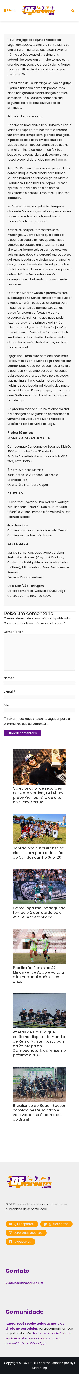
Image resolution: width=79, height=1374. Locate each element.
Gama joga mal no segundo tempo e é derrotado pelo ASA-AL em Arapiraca (39, 912)
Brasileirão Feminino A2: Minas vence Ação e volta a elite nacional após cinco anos (38, 974)
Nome (9, 678)
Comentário (13, 632)
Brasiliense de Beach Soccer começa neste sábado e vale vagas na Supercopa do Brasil (39, 1112)
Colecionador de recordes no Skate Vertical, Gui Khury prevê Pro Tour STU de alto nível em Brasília (38, 795)
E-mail (9, 692)
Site (6, 705)
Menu (11, 10)
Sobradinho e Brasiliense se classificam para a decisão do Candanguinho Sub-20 (38, 853)
